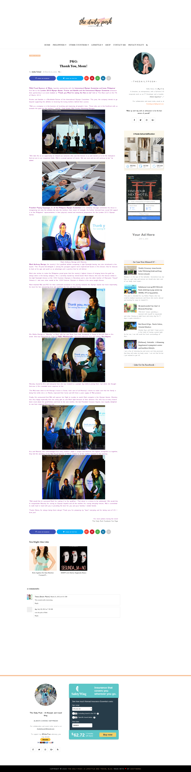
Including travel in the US (87, 713)
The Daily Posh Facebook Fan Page (105, 521)
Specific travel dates (85, 717)
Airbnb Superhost (155, 97)
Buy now (107, 734)
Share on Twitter (71, 78)
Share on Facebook (43, 78)
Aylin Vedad (36, 72)
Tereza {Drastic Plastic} (42, 597)
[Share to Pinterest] (108, 78)
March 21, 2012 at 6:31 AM (59, 596)
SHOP (108, 45)
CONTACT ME (119, 45)
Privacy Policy (136, 45)
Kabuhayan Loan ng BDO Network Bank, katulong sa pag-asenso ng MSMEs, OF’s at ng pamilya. (150, 290)
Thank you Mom (35, 55)
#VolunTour (46, 734)
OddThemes (135, 769)
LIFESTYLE (96, 45)
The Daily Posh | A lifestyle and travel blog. (91, 769)
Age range (75, 705)
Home (47, 45)
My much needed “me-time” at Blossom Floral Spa (149, 307)
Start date (75, 721)
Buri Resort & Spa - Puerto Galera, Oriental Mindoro (150, 325)
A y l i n (161, 89)
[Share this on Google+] (86, 78)
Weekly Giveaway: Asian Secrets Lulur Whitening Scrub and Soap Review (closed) (150, 271)
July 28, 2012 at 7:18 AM (45, 609)
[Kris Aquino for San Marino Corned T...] (43, 558)
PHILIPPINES (59, 45)
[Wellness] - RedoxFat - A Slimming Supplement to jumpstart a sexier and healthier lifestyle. (151, 345)
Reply (36, 603)
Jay (36, 609)
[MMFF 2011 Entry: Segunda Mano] (73, 558)
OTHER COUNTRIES (78, 45)
